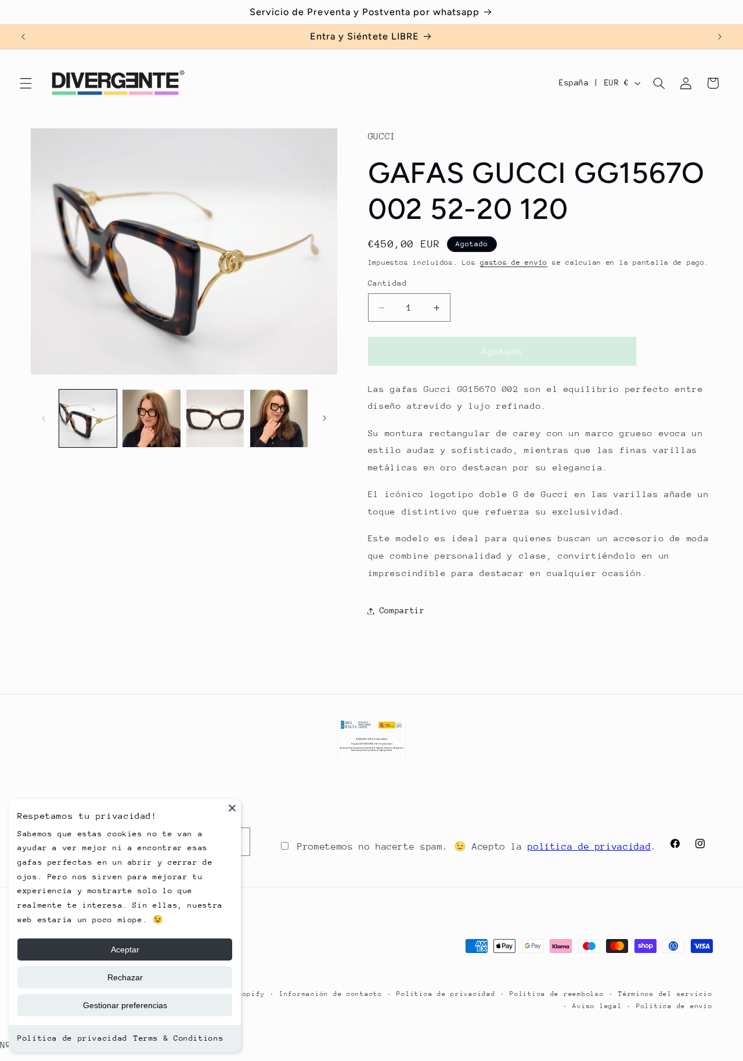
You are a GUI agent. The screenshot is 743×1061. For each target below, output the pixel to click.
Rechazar (125, 977)
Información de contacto (331, 993)
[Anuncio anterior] (23, 36)
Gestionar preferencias (125, 1005)
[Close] (232, 808)
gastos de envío (513, 262)
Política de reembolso (557, 993)
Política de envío (674, 1005)
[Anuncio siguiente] (720, 36)
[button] (25, 83)
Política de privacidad (72, 1038)
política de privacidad (589, 846)
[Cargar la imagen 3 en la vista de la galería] (215, 418)
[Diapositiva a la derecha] (324, 418)
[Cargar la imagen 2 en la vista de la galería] (151, 418)
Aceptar (125, 949)
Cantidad (387, 283)
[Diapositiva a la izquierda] (43, 418)
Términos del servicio (665, 993)
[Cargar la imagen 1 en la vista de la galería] (88, 418)
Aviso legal (597, 1005)
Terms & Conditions (178, 1038)
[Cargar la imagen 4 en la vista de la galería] (279, 418)
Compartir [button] (402, 610)
